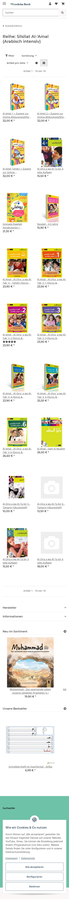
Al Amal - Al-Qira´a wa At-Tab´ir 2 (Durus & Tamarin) (17, 336)
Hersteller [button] (9, 607)
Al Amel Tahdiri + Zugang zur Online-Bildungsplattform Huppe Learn (17, 170)
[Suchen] (62, 12)
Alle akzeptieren (34, 866)
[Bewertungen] (9, 341)
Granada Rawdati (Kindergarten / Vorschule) (12, 225)
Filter (11, 55)
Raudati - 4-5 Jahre (47, 224)
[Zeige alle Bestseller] (65, 708)
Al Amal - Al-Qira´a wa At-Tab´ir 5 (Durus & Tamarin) (51, 395)
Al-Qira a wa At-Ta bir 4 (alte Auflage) (50, 170)
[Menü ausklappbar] (4, 2)
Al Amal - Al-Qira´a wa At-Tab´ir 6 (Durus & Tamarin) (17, 450)
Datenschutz (28, 858)
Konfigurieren (34, 876)
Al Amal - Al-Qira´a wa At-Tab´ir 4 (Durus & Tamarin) (17, 395)
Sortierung (28, 55)
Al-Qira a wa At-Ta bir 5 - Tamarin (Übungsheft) (16, 505)
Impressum (12, 858)
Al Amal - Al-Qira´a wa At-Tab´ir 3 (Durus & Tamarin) (51, 336)
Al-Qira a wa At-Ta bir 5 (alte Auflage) (16, 561)
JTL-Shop (40, 894)
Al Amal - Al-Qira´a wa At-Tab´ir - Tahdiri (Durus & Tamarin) (17, 281)
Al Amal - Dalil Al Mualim (51, 448)
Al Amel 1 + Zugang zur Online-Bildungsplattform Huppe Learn (17, 115)
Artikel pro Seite (16, 63)
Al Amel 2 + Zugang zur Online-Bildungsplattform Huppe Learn (51, 115)
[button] (50, 3)
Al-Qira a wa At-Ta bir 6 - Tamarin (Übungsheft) (51, 505)
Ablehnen (34, 886)
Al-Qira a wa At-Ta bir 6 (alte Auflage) (50, 561)
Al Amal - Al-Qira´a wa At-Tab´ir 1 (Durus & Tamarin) (51, 281)
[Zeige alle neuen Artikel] (65, 631)
